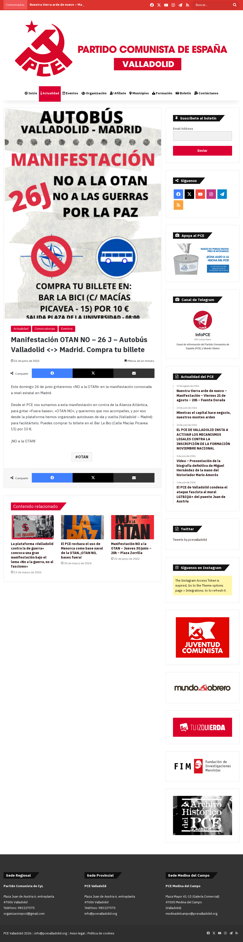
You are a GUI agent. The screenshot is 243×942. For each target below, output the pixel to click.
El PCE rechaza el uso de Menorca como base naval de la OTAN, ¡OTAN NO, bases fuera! (82, 550)
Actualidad (50, 93)
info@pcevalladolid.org (100, 914)
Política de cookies (101, 933)
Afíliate (120, 93)
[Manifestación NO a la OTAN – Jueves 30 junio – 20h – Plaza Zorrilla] (132, 527)
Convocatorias (45, 329)
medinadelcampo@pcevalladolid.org (191, 914)
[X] (93, 373)
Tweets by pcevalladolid (190, 540)
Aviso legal (77, 933)
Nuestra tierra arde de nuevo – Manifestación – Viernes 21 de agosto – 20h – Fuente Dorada (100, 5)
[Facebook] (52, 373)
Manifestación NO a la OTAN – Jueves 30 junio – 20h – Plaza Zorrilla (131, 548)
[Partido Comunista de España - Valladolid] (121, 48)
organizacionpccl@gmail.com (24, 914)
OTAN (83, 456)
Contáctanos (208, 93)
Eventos (71, 93)
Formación (163, 93)
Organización (96, 93)
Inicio (32, 93)
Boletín (185, 93)
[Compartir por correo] (133, 373)
